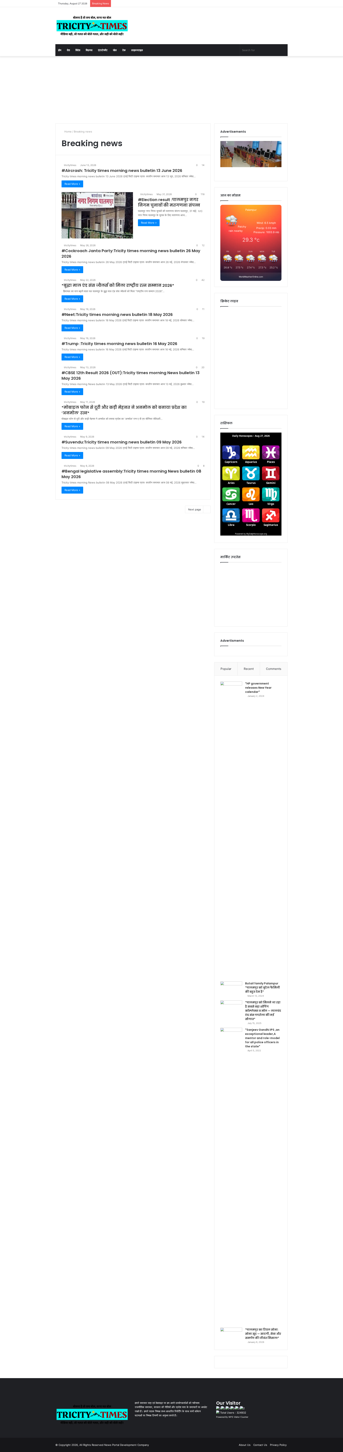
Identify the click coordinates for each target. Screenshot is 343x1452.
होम (59, 50)
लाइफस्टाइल (137, 50)
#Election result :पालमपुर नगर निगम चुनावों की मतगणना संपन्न (169, 202)
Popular (226, 669)
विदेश (77, 50)
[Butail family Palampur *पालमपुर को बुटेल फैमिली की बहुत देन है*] (231, 988)
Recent (249, 669)
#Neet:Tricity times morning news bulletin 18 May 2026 (117, 314)
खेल (115, 50)
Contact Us (260, 1444)
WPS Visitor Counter (238, 1417)
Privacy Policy (278, 1444)
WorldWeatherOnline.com (251, 277)
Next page (194, 509)
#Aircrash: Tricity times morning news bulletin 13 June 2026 (122, 170)
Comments (273, 669)
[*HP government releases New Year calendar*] (231, 830)
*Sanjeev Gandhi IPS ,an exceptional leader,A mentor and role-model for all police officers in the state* (262, 1038)
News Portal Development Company (126, 1444)
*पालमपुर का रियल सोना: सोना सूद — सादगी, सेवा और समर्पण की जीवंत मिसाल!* (263, 1334)
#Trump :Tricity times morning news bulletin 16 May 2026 (119, 343)
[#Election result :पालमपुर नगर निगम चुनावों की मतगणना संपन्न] (97, 215)
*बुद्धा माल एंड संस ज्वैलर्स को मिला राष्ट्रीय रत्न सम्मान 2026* (118, 285)
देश (68, 50)
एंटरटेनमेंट (102, 50)
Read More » (72, 183)
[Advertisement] (171, 89)
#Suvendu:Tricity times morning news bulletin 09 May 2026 (122, 442)
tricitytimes (70, 165)
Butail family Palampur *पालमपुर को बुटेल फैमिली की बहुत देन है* (262, 987)
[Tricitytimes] (92, 25)
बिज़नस (89, 50)
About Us (245, 1444)
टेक (124, 50)
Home (68, 131)
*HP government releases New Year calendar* (258, 688)
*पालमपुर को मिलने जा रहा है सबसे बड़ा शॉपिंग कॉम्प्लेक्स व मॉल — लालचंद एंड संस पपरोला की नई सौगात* (263, 1010)
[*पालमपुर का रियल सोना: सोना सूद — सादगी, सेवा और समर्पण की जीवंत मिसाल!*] (231, 1335)
